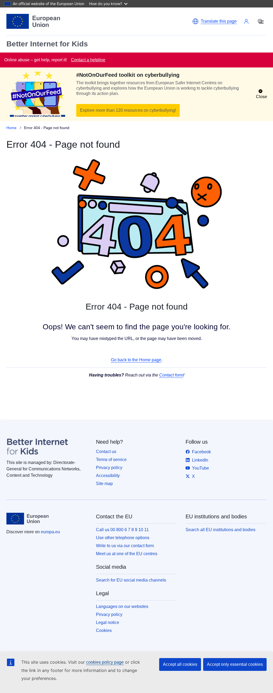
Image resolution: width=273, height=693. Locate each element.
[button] (214, 21)
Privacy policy (109, 467)
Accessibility (108, 475)
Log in (246, 21)
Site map (104, 483)
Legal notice (107, 622)
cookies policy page (105, 662)
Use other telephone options (122, 537)
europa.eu (50, 532)
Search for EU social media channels (131, 580)
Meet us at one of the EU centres (126, 553)
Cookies (104, 630)
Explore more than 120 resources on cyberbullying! (128, 110)
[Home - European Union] (33, 21)
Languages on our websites (122, 606)
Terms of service (111, 459)
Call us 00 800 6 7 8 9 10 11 (122, 529)
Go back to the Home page (136, 360)
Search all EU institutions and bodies (220, 529)
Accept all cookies (180, 664)
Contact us (106, 451)
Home (11, 128)
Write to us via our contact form (125, 545)
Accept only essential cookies (235, 664)
